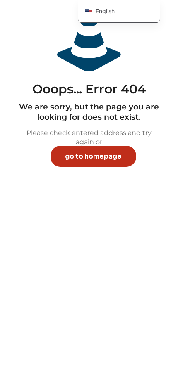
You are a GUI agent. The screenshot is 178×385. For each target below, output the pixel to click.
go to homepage (93, 156)
